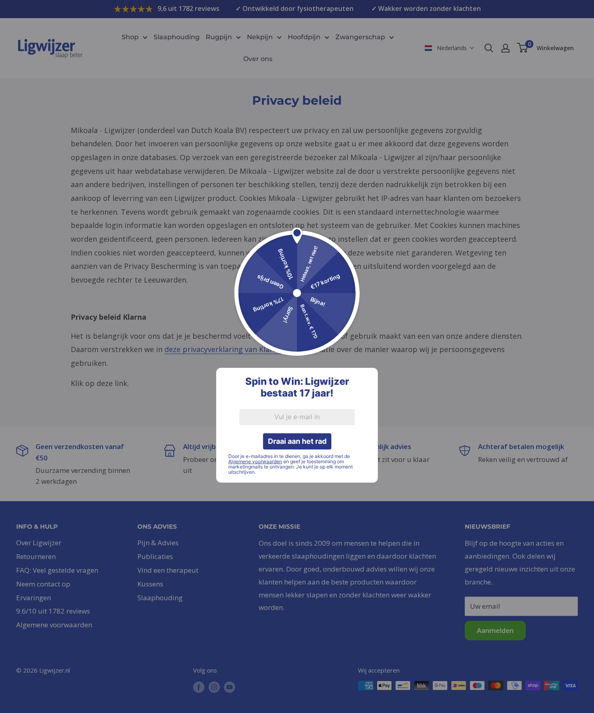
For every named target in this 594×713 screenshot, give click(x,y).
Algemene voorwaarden (255, 461)
